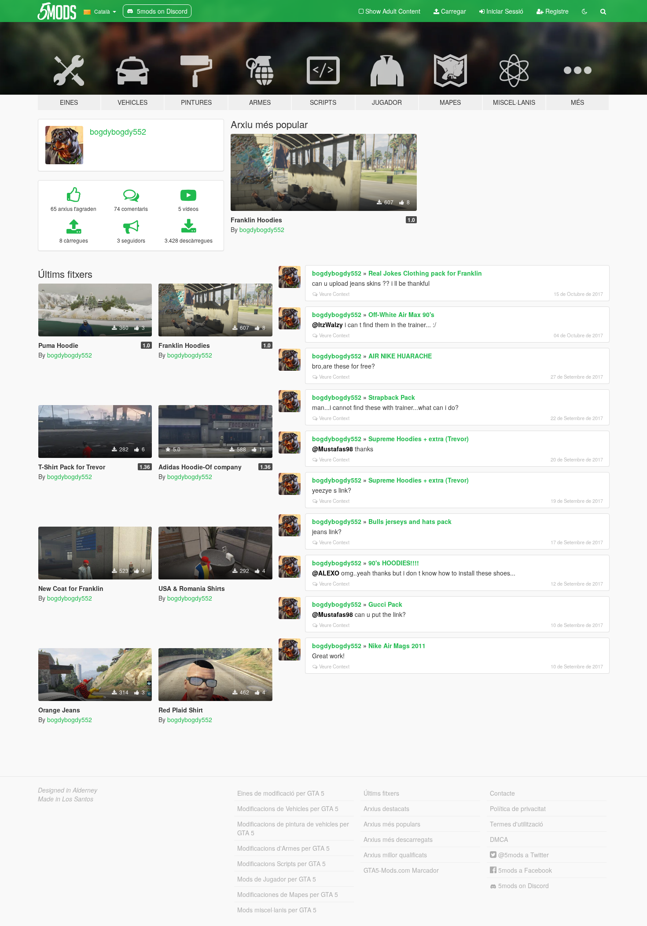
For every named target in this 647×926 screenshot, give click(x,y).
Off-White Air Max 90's (401, 314)
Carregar (452, 11)
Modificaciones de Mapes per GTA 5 (287, 894)
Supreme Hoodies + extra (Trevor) (418, 438)
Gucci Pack (385, 604)
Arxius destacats (386, 808)
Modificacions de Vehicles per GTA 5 (287, 808)
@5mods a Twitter (522, 854)
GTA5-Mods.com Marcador (401, 870)
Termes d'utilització (516, 823)
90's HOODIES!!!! (393, 562)
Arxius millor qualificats (395, 854)
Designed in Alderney (67, 790)
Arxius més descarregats (398, 839)
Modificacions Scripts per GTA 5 (281, 863)
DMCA (499, 839)
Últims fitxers (381, 793)
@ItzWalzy (327, 324)
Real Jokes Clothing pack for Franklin (425, 273)
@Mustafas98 (332, 448)
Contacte (502, 793)
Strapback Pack (391, 397)
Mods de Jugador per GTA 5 (276, 878)
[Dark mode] (584, 11)
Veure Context (334, 293)
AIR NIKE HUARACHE (400, 355)
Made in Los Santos (65, 798)
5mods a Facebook (524, 870)
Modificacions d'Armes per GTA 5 (283, 848)
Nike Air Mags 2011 (397, 645)
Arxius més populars (392, 823)
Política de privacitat (518, 808)
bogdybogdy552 (118, 131)
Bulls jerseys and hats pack (410, 521)
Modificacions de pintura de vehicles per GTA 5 (293, 828)
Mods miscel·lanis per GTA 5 (276, 909)
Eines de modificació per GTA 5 (280, 793)
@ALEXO (325, 572)
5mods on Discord (522, 885)
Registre (556, 11)
